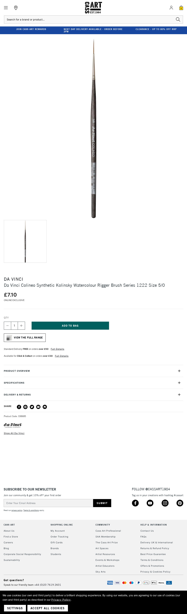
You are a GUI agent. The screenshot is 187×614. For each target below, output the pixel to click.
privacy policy (17, 510)
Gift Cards (57, 542)
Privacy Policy (61, 599)
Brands (55, 548)
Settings (15, 608)
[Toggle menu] (6, 8)
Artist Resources (105, 554)
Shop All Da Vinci (14, 433)
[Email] (38, 407)
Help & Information (153, 524)
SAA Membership (106, 536)
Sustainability (12, 560)
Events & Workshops (107, 560)
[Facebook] (19, 407)
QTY (6, 317)
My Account (58, 530)
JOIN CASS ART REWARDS (31, 29)
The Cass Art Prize (107, 542)
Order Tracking (59, 536)
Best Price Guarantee (153, 554)
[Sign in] (171, 8)
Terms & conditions (31, 510)
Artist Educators (105, 565)
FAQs (143, 536)
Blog (6, 548)
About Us (9, 530)
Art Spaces (102, 548)
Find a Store (11, 536)
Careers (8, 542)
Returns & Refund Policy (154, 548)
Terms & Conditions (151, 560)
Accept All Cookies (47, 608)
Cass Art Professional (108, 530)
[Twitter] (32, 407)
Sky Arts (101, 571)
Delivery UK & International (156, 542)
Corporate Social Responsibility (22, 554)
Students (56, 554)
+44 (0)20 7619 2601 (47, 584)
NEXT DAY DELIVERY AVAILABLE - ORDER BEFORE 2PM (93, 30)
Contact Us (147, 530)
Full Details (57, 349)
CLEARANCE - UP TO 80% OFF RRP (156, 29)
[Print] (45, 407)
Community (103, 524)
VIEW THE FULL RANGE (28, 337)
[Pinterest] (25, 407)
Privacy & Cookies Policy (155, 571)
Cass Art (9, 524)
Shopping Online (62, 524)
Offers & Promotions (152, 565)
